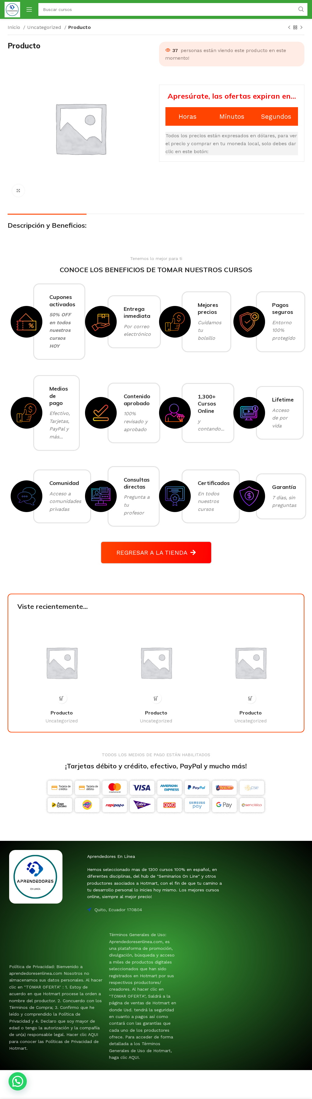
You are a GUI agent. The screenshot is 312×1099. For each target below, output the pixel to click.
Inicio (15, 27)
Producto (62, 713)
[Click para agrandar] (18, 190)
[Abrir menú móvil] (29, 9)
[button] (18, 1081)
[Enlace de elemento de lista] (56, 1007)
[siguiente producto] (301, 28)
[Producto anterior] (289, 28)
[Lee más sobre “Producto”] (61, 698)
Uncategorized (45, 27)
